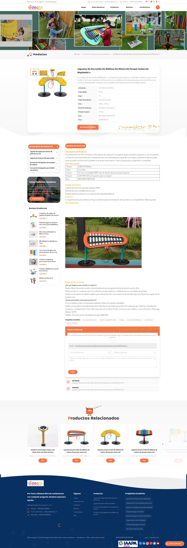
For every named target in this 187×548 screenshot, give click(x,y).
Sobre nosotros (98, 7)
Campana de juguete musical (135, 524)
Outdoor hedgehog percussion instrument (47, 260)
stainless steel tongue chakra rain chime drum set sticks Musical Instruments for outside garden (43, 451)
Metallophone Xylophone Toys (48, 242)
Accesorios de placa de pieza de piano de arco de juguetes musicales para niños (48, 251)
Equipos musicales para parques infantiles (139, 507)
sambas (121, 320)
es (159, 2)
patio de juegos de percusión (108, 320)
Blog (75, 515)
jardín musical (149, 320)
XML (88, 537)
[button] (162, 444)
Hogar (83, 7)
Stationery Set (154, 537)
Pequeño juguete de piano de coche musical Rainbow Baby (48, 223)
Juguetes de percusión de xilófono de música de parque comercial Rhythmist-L (101, 346)
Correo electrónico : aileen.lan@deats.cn (44, 512)
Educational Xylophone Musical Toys (47, 233)
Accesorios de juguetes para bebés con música (42, 169)
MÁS (42, 460)
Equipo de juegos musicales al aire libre (138, 516)
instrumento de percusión (134, 529)
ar (154, 2)
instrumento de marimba (134, 320)
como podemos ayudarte (42, 182)
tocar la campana (72, 323)
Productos (114, 7)
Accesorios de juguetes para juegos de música (42, 163)
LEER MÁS (42, 218)
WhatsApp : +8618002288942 (41, 515)
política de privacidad (97, 537)
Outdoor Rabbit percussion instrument (49, 270)
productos (77, 505)
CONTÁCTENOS (36, 199)
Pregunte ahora (89, 127)
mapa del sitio (80, 537)
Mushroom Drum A (46, 278)
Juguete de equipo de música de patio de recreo (41, 152)
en (149, 2)
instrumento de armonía (89, 320)
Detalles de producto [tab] (75, 146)
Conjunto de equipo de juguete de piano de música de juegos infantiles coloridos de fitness (49, 214)
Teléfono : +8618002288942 (40, 509)
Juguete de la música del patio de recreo (139, 503)
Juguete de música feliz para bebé (42, 158)
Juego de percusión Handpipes (136, 520)
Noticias (129, 7)
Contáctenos (145, 7)
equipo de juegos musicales (135, 512)
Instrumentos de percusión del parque (138, 499)
